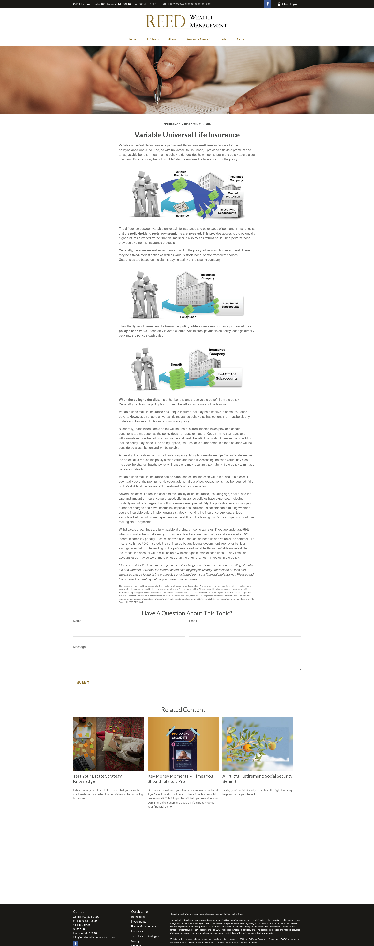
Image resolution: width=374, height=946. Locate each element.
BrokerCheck (237, 913)
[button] (132, 39)
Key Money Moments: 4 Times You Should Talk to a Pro (180, 778)
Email (193, 621)
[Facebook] (267, 4)
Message (79, 646)
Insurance (137, 931)
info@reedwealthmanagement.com (189, 3)
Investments (138, 921)
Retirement (138, 917)
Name (77, 621)
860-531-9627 (147, 4)
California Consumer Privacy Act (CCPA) (268, 939)
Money (135, 941)
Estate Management (143, 926)
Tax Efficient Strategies (145, 936)
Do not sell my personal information (241, 942)
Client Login (289, 4)
